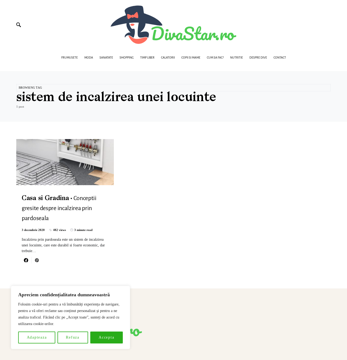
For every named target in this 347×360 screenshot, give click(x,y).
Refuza (72, 337)
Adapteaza (37, 337)
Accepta (106, 337)
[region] (70, 317)
